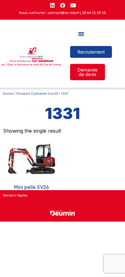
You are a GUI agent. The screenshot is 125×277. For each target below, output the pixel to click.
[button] (81, 34)
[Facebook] (62, 5)
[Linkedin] (52, 5)
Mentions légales (15, 195)
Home (8, 93)
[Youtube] (73, 5)
